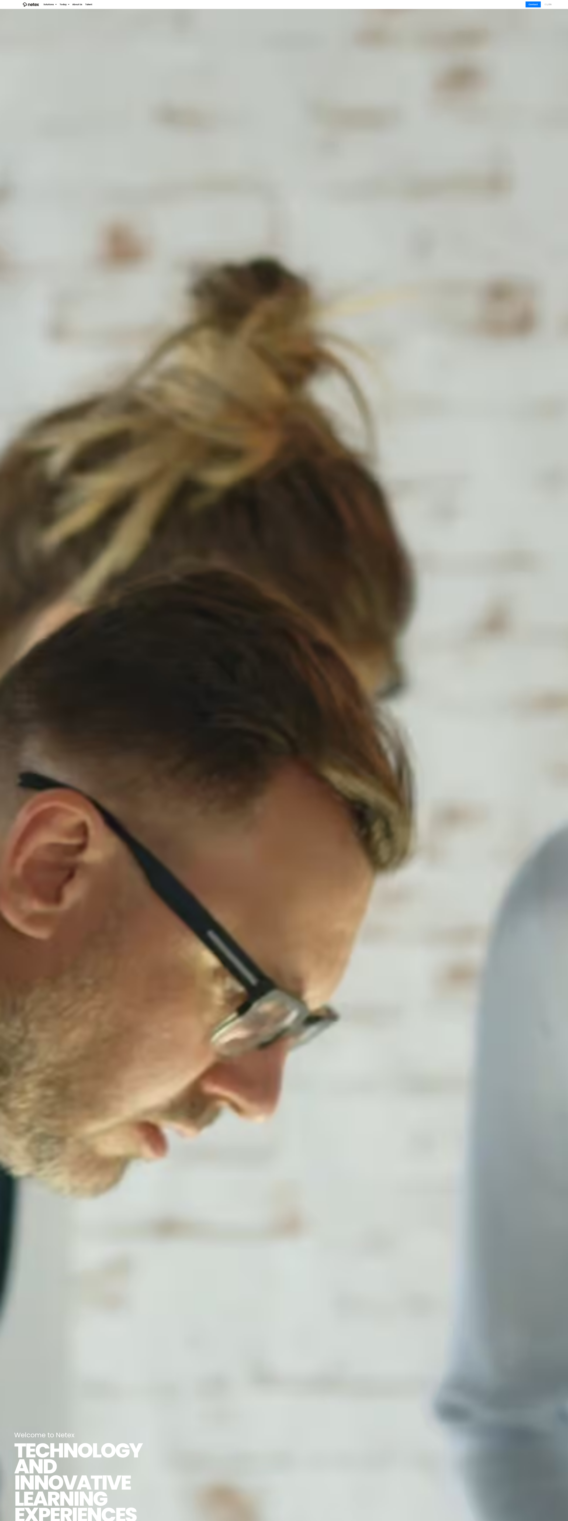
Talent (88, 4)
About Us (77, 4)
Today (63, 4)
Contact (533, 4)
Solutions (48, 4)
